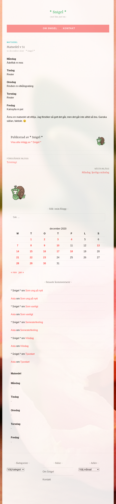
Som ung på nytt (34, 290)
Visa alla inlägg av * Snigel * (26, 142)
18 (71, 251)
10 (58, 245)
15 (31, 251)
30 (44, 263)
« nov (14, 272)
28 (17, 263)
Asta (13, 298)
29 (31, 263)
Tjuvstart (30, 354)
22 (31, 257)
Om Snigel (50, 28)
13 (98, 245)
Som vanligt (31, 306)
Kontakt (69, 28)
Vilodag (29, 338)
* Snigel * (58, 12)
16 (44, 251)
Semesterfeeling (34, 322)
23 (44, 257)
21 (17, 257)
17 (58, 251)
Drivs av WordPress (35, 498)
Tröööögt (18, 160)
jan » (21, 272)
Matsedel (12, 42)
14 (17, 251)
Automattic (86, 498)
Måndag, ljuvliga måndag (95, 170)
